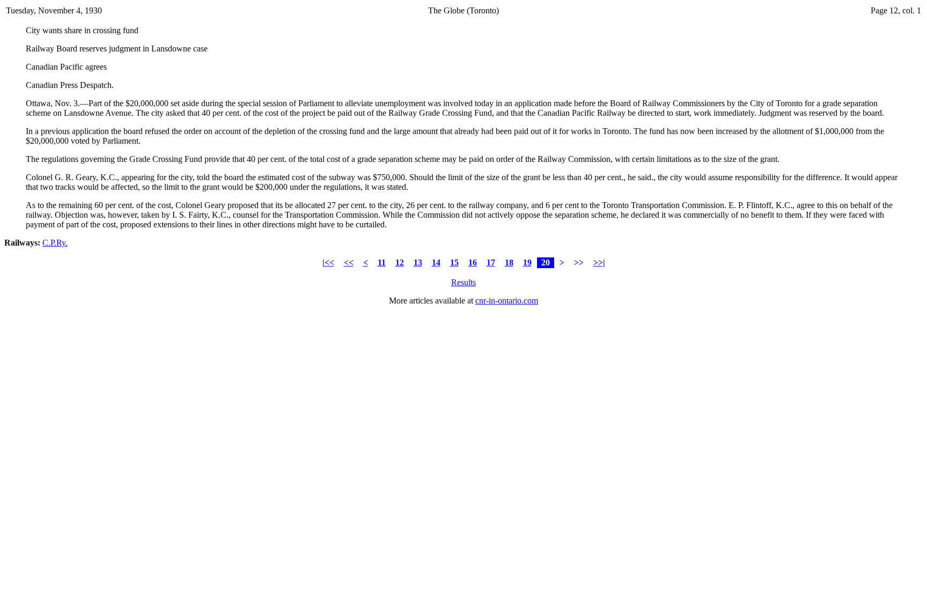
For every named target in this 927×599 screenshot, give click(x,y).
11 (382, 262)
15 (454, 262)
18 (509, 262)
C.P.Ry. (55, 242)
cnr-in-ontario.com (506, 300)
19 (527, 262)
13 (418, 262)
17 (491, 262)
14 (436, 262)
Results (463, 282)
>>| (599, 262)
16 (472, 262)
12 (399, 262)
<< (349, 262)
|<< (328, 262)
